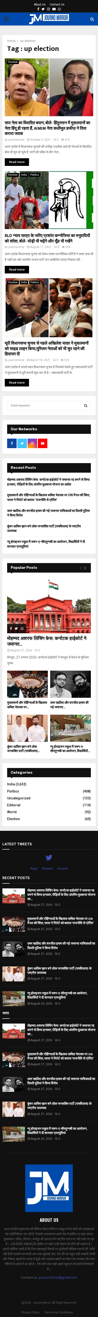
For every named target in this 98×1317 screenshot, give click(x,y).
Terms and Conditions (58, 1312)
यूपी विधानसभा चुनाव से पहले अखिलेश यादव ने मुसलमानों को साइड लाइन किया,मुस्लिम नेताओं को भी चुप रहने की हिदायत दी (46, 349)
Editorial (13, 805)
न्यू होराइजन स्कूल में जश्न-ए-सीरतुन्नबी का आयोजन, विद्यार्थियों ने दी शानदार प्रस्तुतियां (57, 995)
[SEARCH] (86, 405)
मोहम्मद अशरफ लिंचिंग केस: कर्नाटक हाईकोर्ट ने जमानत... (46, 641)
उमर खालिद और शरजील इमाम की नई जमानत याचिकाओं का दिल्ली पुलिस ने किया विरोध (61, 946)
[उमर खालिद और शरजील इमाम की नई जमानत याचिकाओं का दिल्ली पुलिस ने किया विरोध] (70, 684)
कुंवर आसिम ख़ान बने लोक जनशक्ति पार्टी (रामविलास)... (23, 749)
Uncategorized (18, 798)
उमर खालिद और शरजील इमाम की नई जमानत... (69, 705)
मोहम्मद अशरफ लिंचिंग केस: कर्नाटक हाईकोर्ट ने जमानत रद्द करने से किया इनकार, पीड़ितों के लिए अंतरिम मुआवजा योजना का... (61, 895)
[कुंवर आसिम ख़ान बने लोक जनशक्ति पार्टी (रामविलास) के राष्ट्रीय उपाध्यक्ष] (27, 728)
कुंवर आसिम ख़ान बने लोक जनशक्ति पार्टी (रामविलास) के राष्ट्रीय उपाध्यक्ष (59, 970)
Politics (34, 174)
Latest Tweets (17, 844)
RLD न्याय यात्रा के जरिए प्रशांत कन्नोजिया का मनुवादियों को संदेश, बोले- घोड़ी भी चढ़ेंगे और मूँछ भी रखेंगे (47, 238)
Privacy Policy (30, 1312)
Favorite (62, 868)
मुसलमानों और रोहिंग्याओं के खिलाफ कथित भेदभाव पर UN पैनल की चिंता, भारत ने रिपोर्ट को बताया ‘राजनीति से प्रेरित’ (60, 921)
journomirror (16, 139)
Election (13, 62)
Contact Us (57, 4)
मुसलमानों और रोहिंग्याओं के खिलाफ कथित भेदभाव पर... (27, 705)
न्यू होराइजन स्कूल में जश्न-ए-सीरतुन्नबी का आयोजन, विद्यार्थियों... (70, 749)
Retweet (47, 868)
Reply (34, 868)
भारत (5, 1013)
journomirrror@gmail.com (58, 1277)
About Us (40, 4)
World (12, 812)
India (24, 174)
